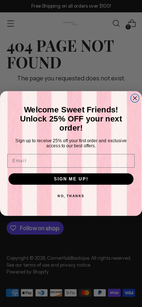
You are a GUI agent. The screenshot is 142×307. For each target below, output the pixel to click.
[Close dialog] (135, 98)
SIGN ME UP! (71, 178)
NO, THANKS (71, 196)
